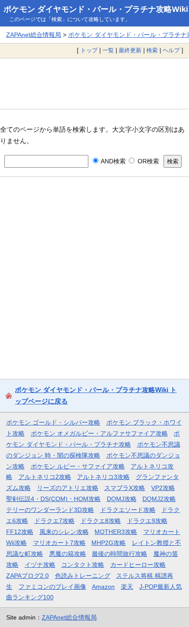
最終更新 (130, 50)
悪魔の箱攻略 (67, 553)
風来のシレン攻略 (64, 531)
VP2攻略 (163, 487)
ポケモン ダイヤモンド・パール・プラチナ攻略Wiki (96, 9)
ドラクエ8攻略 (100, 520)
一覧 (108, 50)
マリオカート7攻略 (59, 542)
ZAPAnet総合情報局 (33, 34)
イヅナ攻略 (40, 564)
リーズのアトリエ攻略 (67, 487)
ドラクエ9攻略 (147, 520)
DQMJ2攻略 (159, 498)
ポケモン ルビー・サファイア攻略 (78, 466)
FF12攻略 (19, 531)
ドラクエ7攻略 (54, 520)
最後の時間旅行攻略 (119, 553)
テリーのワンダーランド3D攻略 (50, 509)
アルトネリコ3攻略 (103, 476)
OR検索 (147, 161)
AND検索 (112, 161)
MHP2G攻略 (108, 542)
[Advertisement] (94, 83)
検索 (152, 50)
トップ (89, 50)
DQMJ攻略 (122, 498)
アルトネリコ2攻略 (44, 476)
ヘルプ (171, 50)
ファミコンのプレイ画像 (52, 586)
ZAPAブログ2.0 (27, 575)
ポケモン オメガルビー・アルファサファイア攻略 (99, 433)
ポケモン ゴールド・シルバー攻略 (53, 422)
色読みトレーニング (82, 575)
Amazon (103, 586)
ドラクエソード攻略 (128, 509)
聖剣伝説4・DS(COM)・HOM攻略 (53, 498)
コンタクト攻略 (82, 564)
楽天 (127, 586)
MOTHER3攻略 (115, 531)
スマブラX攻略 (124, 487)
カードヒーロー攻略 (138, 564)
